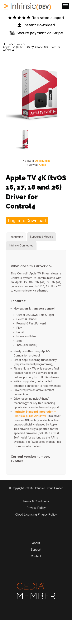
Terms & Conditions (36, 501)
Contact (36, 556)
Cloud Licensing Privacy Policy (36, 514)
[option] (36, 94)
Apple (38, 161)
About (36, 543)
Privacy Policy (36, 508)
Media (46, 161)
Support (36, 549)
